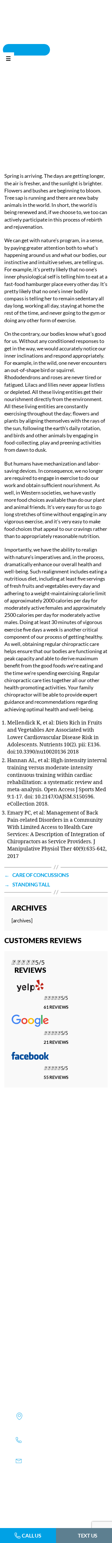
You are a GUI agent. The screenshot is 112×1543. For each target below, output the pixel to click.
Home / (43, 92)
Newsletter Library (73, 92)
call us (31, 1535)
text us (87, 1535)
